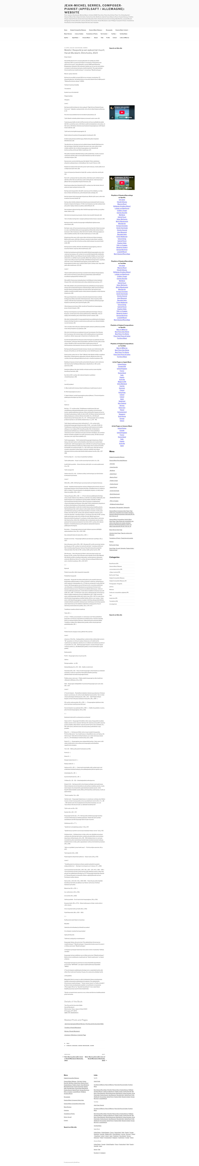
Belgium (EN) (122, 381)
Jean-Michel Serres (81, 47)
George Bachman (121, 249)
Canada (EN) (122, 366)
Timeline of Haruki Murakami (72, 1027)
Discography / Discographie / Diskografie (119, 507)
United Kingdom (122, 368)
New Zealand (122, 403)
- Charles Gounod (113, 484)
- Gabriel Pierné (113, 487)
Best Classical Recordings (122, 254)
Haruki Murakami (84, 1045)
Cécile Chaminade (122, 228)
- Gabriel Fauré (113, 473)
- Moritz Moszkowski (114, 494)
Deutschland (122, 373)
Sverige (122, 418)
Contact (115, 37)
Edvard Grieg (122, 239)
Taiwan (122, 420)
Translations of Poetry (92, 33)
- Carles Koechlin (113, 467)
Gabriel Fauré (122, 217)
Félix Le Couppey (122, 245)
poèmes (111, 586)
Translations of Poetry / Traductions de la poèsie (121, 538)
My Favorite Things (114, 545)
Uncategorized (113, 604)
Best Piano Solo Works (122, 332)
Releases (111, 589)
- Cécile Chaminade (114, 490)
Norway (122, 405)
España (122, 377)
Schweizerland (122, 412)
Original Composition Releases (78, 30)
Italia (122, 375)
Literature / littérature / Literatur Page (75, 1035)
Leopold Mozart (122, 252)
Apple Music (75, 37)
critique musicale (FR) (114, 572)
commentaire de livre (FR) (115, 569)
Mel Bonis (122, 215)
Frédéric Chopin (122, 210)
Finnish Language (72, 1045)
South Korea (122, 416)
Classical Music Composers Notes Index (74, 1100)
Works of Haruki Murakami (72, 1031)
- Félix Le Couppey (113, 500)
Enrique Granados (122, 226)
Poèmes (111, 541)
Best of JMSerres (122, 329)
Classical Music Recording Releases (118, 460)
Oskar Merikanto (122, 219)
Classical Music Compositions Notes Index (74, 1103)
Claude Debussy (122, 202)
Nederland (122, 401)
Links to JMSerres (124, 37)
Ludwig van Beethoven (122, 208)
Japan (122, 399)
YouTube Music (123, 33)
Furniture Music (122, 338)
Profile (108, 37)
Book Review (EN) (113, 563)
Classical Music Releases (95, 30)
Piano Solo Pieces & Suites (122, 336)
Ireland (122, 397)
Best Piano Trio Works (122, 334)
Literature (66, 1110)
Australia (122, 379)
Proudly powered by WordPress (72, 1162)
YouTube (113, 33)
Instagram (103, 1152)
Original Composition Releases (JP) (118, 580)
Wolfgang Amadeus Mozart (122, 206)
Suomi (92, 1045)
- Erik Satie (112, 463)
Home (65, 30)
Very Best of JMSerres (99, 1084)
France (122, 371)
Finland (122, 390)
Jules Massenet (122, 232)
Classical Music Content (121, 30)
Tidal (102, 37)
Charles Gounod (122, 230)
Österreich (122, 407)
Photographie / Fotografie (115, 583)
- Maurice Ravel (113, 477)
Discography (109, 30)
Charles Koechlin (122, 212)
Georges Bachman (84, 1090)
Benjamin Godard (122, 247)
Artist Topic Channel (99, 1105)
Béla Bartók (122, 223)
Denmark (122, 388)
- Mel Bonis (112, 470)
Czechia (122, 386)
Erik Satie (122, 199)
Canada (122, 430)
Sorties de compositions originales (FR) (118, 592)
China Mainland (122, 384)
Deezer (96, 37)
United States (122, 364)
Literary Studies (79, 33)
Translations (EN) (113, 601)
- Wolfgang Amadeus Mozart (116, 504)
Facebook (96, 1152)
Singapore (122, 414)
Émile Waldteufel (122, 236)
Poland (122, 410)
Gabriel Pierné (122, 241)
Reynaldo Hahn (122, 234)
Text (68, 1043)
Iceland (122, 394)
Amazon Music (86, 37)
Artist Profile (97, 1081)
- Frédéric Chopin (113, 480)
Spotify (66, 37)
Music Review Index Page (115, 529)
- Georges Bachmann (114, 497)
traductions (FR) (113, 598)
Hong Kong (121, 392)
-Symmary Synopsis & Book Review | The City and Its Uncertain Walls (84, 1024)
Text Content (104, 33)
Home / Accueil (67, 1117)
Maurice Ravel (121, 204)
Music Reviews (68, 33)
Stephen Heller (122, 243)
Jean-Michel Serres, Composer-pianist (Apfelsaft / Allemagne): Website (94, 9)
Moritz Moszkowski (122, 221)
